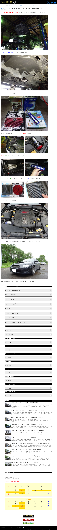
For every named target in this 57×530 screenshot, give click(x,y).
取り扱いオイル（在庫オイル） (12, 290)
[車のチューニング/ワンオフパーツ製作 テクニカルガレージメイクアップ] (11, 2)
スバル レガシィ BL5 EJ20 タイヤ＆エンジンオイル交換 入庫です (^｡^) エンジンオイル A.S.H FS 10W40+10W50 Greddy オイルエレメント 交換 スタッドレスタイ (31, 433)
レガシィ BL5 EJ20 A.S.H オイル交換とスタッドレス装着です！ (28, 443)
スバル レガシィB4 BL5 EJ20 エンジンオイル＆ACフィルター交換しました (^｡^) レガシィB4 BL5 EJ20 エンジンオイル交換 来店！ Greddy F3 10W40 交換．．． (31, 459)
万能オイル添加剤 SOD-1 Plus (12, 294)
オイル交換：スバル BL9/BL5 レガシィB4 (26, 5)
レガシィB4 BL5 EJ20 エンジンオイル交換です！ (24, 424)
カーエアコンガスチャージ (11, 313)
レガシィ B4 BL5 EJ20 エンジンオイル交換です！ (24, 417)
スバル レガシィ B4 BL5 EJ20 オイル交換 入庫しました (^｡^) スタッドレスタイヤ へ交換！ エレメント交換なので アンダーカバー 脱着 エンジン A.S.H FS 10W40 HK (31, 420)
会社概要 (3, 527)
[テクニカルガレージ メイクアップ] (28, 517)
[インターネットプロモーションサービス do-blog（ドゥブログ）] (28, 523)
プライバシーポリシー (18, 527)
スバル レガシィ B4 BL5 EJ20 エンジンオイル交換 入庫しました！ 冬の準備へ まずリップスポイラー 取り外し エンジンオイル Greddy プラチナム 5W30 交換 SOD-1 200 (32, 413)
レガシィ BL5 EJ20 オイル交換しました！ (22, 462)
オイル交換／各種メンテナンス (10, 5)
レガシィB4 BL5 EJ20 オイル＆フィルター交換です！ (25, 456)
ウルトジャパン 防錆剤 (10, 304)
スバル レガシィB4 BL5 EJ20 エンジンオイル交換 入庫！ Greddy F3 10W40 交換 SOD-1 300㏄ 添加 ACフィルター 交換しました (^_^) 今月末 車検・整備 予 (31, 427)
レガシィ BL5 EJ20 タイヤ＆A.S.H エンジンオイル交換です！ (27, 430)
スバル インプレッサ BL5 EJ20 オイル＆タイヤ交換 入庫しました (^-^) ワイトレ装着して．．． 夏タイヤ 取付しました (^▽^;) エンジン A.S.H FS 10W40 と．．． (31, 406)
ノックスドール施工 (10, 299)
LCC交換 (7, 308)
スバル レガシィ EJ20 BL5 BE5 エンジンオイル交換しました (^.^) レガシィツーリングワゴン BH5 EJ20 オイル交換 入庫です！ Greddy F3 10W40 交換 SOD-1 (31, 452)
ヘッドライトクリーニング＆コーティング (15, 322)
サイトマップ (9, 527)
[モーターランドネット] (28, 520)
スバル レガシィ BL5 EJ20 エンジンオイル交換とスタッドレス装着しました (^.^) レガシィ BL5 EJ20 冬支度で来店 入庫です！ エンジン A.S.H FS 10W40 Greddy (31, 446)
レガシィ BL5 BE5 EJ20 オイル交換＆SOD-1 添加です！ (26, 449)
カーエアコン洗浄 (9, 317)
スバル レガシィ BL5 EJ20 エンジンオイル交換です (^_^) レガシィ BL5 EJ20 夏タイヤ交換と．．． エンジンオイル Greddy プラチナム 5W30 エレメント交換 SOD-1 (31, 465)
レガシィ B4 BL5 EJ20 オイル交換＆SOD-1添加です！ (26, 410)
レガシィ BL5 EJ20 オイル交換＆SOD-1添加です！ (24, 402)
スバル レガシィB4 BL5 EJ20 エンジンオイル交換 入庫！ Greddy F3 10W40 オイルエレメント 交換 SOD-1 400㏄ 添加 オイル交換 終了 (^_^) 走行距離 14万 (31, 440)
